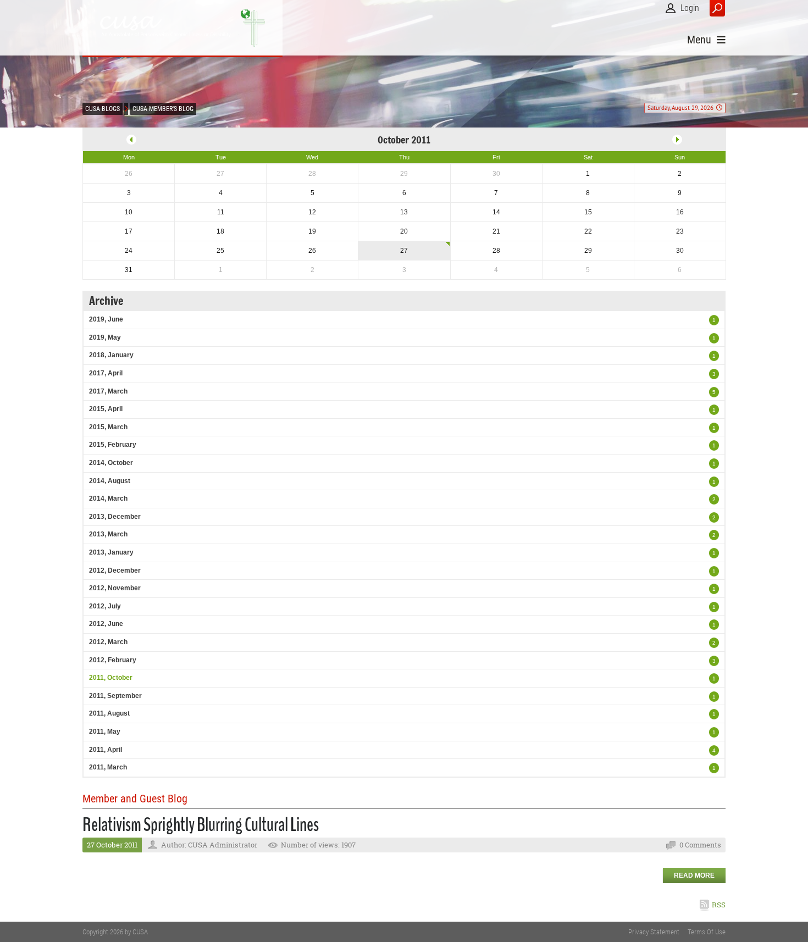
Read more (694, 875)
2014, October (111, 463)
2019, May (105, 337)
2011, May (104, 731)
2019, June (106, 319)
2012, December (115, 570)
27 (404, 250)
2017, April (106, 373)
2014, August (109, 481)
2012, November (115, 588)
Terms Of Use (707, 931)
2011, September (115, 696)
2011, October (110, 677)
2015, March (108, 427)
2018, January (111, 355)
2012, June (106, 624)
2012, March (108, 642)
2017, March (108, 391)
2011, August (109, 713)
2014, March (108, 498)
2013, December (115, 516)
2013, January (111, 552)
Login (689, 8)
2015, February (112, 444)
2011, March (108, 767)
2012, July (105, 606)
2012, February (112, 660)
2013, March (108, 534)
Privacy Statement (653, 931)
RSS (719, 905)
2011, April (105, 749)
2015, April (106, 409)
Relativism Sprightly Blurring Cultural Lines (200, 825)
